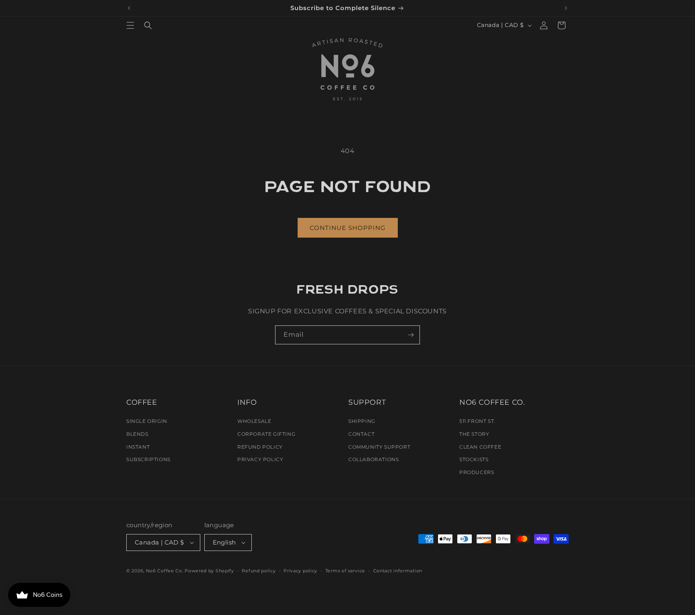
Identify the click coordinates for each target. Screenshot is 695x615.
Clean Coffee (480, 447)
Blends (137, 434)
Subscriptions (148, 459)
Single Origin (146, 421)
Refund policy (259, 571)
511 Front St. (477, 421)
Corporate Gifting (266, 434)
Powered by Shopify (209, 571)
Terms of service (345, 571)
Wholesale (254, 421)
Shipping (361, 421)
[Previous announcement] (129, 8)
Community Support (379, 447)
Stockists (473, 459)
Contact (361, 434)
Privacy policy (300, 571)
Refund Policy (260, 447)
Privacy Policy (260, 459)
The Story (474, 434)
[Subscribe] (410, 334)
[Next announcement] (566, 8)
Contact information (397, 571)
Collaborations (373, 459)
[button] (130, 25)
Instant (138, 447)
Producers (476, 472)
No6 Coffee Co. (164, 571)
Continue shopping (348, 228)
